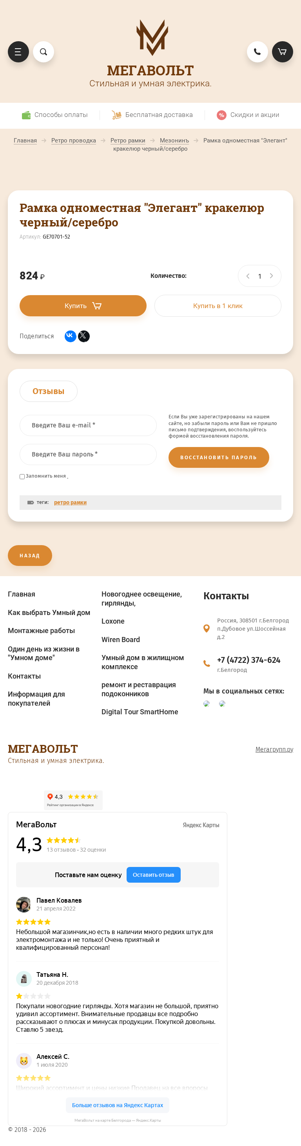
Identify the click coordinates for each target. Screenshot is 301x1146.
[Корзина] (282, 51)
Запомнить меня (46, 476)
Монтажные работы (41, 630)
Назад (30, 555)
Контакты (24, 676)
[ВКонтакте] (70, 336)
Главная (21, 594)
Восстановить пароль (218, 457)
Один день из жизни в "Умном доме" (44, 653)
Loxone (113, 621)
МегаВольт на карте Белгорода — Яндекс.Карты (117, 1120)
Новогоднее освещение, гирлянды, (142, 598)
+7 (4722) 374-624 (249, 660)
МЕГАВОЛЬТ (150, 70)
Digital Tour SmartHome (140, 712)
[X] (84, 336)
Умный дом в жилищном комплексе (143, 662)
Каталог (18, 51)
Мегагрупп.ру (274, 749)
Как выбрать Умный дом (49, 612)
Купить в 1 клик (218, 306)
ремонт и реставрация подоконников (139, 689)
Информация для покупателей (36, 698)
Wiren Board (121, 639)
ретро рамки (70, 502)
